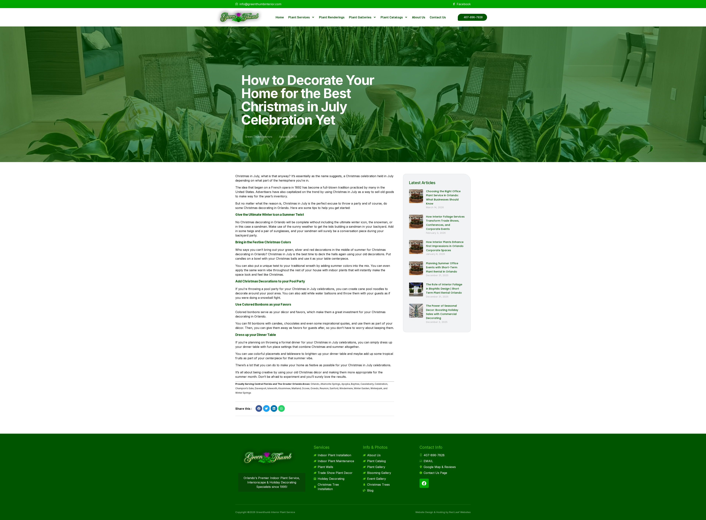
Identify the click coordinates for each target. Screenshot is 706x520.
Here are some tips (303, 208)
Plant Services (299, 17)
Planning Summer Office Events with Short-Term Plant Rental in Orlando (442, 267)
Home (280, 17)
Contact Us (438, 17)
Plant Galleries (360, 17)
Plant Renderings (332, 17)
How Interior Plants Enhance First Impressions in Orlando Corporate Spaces (444, 246)
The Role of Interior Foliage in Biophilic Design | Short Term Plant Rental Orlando (444, 289)
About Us (418, 17)
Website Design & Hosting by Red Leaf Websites (443, 512)
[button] (259, 408)
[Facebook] (424, 483)
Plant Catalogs (392, 17)
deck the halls (328, 254)
